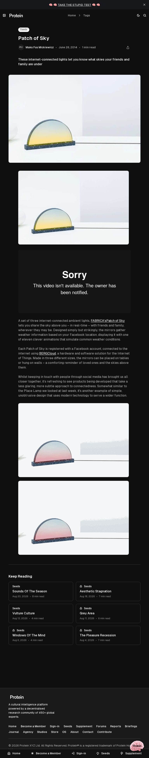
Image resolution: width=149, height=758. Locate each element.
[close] (144, 5)
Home (72, 15)
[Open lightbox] (126, 176)
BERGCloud (47, 353)
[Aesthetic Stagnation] (108, 591)
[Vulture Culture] (41, 613)
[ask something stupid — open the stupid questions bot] (137, 746)
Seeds (23, 29)
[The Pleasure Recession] (108, 635)
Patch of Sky (115, 321)
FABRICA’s (98, 321)
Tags (86, 15)
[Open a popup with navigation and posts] (4, 15)
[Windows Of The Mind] (41, 635)
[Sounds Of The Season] (41, 591)
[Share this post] (128, 47)
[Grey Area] (108, 613)
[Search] (145, 15)
